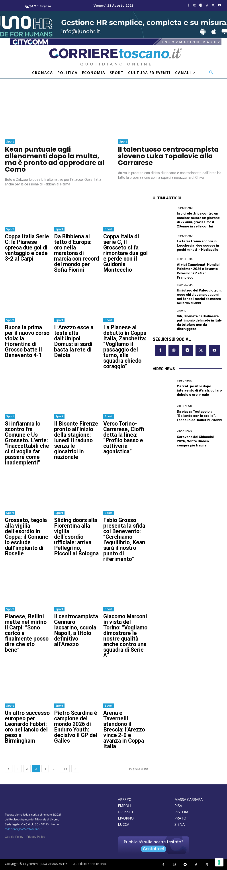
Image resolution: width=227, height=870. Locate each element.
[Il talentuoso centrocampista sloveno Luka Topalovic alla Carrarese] (170, 110)
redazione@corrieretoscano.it (23, 829)
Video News (184, 381)
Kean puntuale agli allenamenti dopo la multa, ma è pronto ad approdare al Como (54, 159)
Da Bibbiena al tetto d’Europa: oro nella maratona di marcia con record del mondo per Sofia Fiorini (76, 253)
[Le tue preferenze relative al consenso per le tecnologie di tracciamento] (219, 862)
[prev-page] (8, 768)
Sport (10, 141)
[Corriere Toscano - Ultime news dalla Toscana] (116, 57)
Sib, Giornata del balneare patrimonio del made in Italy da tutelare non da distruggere (199, 322)
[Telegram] (201, 5)
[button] (211, 72)
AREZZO (124, 799)
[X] (213, 5)
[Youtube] (219, 5)
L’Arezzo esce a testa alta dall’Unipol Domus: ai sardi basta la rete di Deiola (73, 341)
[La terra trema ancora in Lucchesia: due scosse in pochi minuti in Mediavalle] (163, 243)
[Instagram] (195, 5)
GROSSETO (127, 812)
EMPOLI (124, 805)
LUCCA (123, 824)
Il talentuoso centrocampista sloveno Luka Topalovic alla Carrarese (168, 156)
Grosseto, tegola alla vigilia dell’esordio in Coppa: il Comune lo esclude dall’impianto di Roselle (26, 537)
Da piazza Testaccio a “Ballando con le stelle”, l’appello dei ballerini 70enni (199, 415)
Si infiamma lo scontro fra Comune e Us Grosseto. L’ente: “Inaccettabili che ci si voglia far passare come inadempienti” (27, 443)
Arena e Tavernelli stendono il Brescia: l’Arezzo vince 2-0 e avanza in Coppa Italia (124, 729)
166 (64, 769)
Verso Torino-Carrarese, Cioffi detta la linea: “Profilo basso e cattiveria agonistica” (123, 437)
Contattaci (153, 849)
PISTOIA (181, 812)
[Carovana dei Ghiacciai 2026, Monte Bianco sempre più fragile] (163, 438)
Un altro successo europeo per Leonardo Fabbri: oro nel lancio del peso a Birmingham (27, 727)
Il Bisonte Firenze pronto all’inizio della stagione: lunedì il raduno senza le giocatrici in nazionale (76, 440)
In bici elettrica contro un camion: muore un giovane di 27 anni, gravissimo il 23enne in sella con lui (198, 219)
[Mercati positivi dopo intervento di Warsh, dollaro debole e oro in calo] (163, 388)
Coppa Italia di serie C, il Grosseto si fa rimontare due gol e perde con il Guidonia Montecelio (125, 253)
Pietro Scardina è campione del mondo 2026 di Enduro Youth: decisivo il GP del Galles (75, 727)
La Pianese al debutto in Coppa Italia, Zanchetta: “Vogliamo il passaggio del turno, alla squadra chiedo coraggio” (124, 347)
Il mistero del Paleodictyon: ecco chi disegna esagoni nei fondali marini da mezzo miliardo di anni (199, 296)
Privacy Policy (35, 836)
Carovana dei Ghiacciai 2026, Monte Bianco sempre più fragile (195, 440)
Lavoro (181, 310)
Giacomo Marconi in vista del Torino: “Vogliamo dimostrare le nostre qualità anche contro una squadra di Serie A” (125, 636)
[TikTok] (207, 5)
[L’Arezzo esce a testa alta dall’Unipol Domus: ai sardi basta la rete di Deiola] (76, 297)
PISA (178, 805)
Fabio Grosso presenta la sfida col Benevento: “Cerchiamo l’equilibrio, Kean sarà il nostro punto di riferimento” (124, 539)
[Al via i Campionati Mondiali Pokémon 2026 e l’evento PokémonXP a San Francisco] (163, 268)
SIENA (179, 824)
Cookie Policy (14, 836)
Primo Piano (185, 208)
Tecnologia (184, 259)
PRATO (180, 818)
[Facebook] (188, 5)
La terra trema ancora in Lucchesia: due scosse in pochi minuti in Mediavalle (198, 245)
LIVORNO (126, 818)
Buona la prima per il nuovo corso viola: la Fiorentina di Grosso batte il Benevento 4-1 (27, 341)
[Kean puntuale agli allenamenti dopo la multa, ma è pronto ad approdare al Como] (57, 110)
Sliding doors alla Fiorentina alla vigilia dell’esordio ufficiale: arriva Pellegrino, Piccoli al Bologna (76, 537)
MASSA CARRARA (188, 799)
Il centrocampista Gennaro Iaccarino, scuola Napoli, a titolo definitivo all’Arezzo (76, 630)
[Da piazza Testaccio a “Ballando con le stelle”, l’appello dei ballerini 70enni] (163, 413)
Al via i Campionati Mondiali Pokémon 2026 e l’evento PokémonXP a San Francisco (198, 270)
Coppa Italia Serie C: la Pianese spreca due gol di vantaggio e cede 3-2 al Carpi (27, 247)
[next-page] (75, 768)
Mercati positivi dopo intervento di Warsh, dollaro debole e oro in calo (199, 390)
